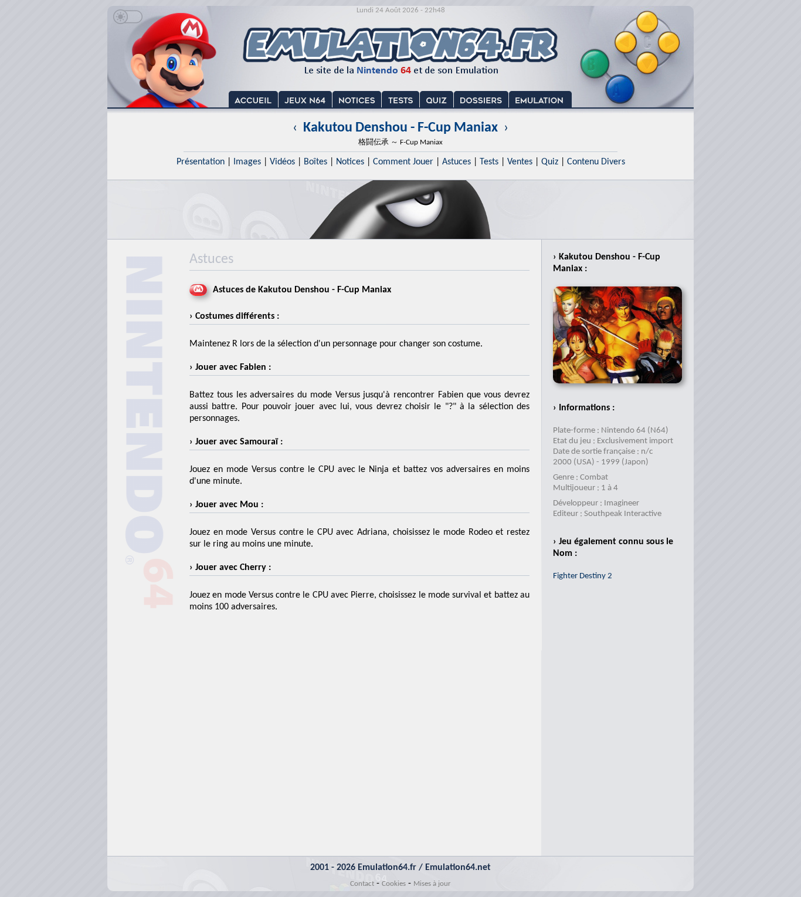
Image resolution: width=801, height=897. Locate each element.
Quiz (549, 162)
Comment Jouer (403, 162)
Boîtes (315, 162)
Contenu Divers (596, 162)
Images (247, 162)
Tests (489, 162)
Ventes (519, 162)
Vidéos (282, 162)
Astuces (456, 162)
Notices (350, 162)
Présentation (201, 162)
